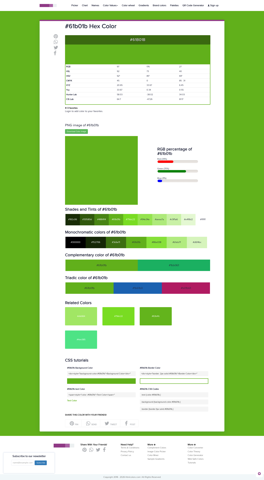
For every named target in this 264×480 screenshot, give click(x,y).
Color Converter (195, 447)
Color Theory (194, 451)
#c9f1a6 (174, 219)
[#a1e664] (83, 308)
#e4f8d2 (188, 219)
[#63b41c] (158, 308)
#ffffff (203, 219)
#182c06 (72, 219)
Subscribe (40, 463)
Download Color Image (76, 131)
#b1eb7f (177, 242)
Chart (85, 5)
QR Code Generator (193, 5)
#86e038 (156, 242)
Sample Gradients (156, 459)
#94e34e (145, 219)
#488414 (101, 219)
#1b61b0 (138, 288)
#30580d (87, 219)
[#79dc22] (120, 308)
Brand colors (159, 5)
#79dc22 (130, 219)
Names (95, 5)
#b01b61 (186, 288)
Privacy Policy (127, 451)
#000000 (75, 242)
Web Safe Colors (196, 459)
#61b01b (116, 219)
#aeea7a (159, 219)
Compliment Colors (157, 447)
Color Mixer (153, 455)
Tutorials (192, 462)
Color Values (110, 5)
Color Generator (195, 455)
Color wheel (128, 5)
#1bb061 (174, 265)
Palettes (174, 5)
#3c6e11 (116, 242)
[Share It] (55, 54)
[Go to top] (259, 473)
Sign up (214, 5)
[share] (56, 43)
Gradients (144, 5)
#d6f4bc (197, 242)
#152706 (95, 242)
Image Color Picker (157, 451)
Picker (74, 5)
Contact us (126, 455)
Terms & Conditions (130, 447)
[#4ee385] (83, 331)
